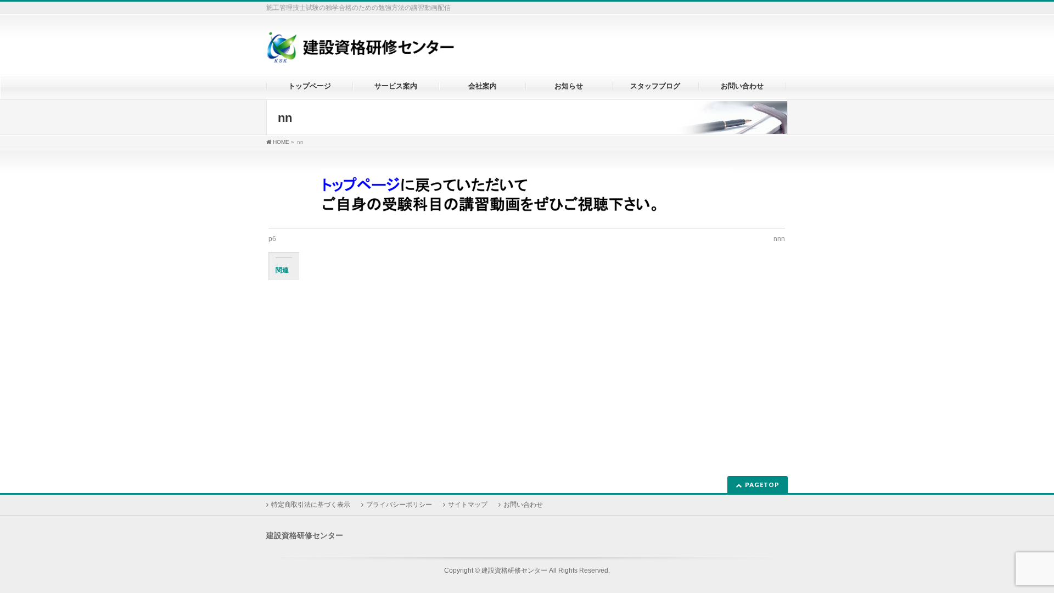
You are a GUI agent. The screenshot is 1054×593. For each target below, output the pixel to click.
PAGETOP (762, 484)
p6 (272, 239)
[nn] (526, 196)
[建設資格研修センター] (360, 51)
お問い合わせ (523, 504)
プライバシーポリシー (399, 504)
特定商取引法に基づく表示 (310, 504)
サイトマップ (467, 504)
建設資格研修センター (514, 570)
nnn (779, 239)
